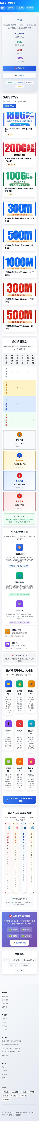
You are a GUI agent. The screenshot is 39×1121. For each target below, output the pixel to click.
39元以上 (4, 1029)
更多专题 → (5, 1055)
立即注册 (19, 68)
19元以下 (4, 1018)
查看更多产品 (9, 106)
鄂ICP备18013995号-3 (15, 1115)
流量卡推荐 (16, 960)
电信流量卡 (5, 1000)
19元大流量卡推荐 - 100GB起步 (11, 1048)
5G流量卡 (24, 1092)
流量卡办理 (13, 965)
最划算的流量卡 (29, 960)
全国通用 (5, 1096)
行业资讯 (11, 8)
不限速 (32, 1092)
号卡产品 (20, 8)
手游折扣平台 (25, 965)
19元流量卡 (6, 1092)
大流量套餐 (15, 1092)
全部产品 (4, 1007)
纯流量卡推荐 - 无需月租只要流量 (11, 1041)
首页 (2, 8)
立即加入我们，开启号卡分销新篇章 (19, 799)
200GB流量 (6, 1100)
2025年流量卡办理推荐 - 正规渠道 (12, 1052)
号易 (6, 960)
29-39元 (4, 1026)
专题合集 (30, 8)
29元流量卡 (14, 1096)
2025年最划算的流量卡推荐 (10, 1044)
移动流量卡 (5, 1003)
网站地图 (4, 1078)
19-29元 (4, 1022)
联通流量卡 (5, 996)
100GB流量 (24, 1096)
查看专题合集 (19, 943)
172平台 (19, 970)
